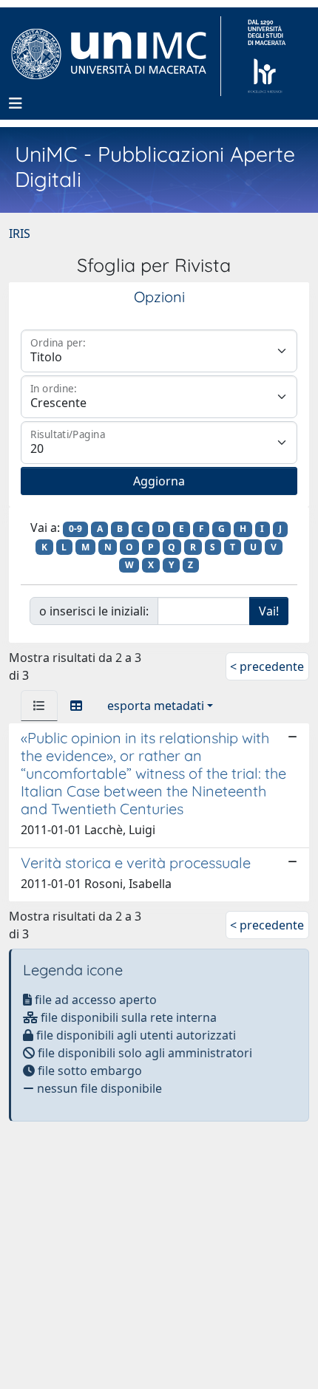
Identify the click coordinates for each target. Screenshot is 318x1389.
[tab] (39, 705)
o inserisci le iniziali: (94, 611)
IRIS (19, 233)
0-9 (75, 528)
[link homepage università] (266, 56)
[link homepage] (115, 56)
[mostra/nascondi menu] (15, 103)
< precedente (267, 666)
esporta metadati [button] (155, 705)
